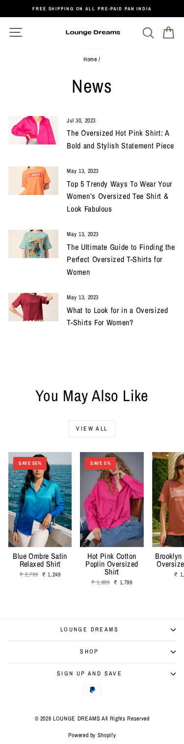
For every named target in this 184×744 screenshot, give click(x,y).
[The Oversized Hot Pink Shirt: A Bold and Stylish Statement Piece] (33, 130)
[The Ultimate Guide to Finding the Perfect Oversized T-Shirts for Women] (33, 244)
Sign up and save (89, 673)
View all (91, 428)
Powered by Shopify (92, 735)
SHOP (89, 651)
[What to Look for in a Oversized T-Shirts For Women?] (33, 307)
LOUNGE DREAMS (89, 629)
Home (90, 59)
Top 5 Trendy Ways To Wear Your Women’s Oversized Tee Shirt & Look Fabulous (119, 196)
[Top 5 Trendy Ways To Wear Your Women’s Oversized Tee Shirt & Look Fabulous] (33, 181)
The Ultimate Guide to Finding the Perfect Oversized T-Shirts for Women (121, 259)
